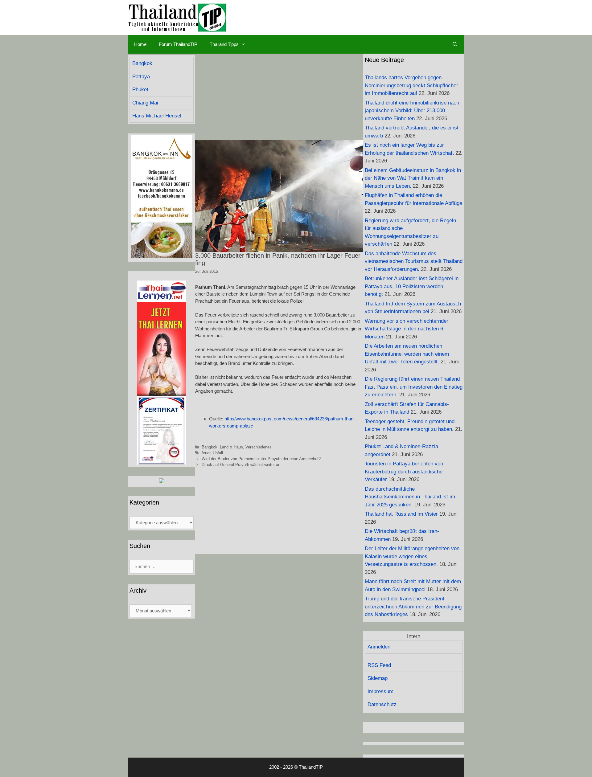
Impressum (380, 691)
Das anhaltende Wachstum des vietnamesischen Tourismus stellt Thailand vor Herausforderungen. (413, 261)
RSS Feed (379, 665)
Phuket (140, 89)
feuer (206, 453)
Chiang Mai (145, 103)
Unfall (218, 453)
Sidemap (378, 678)
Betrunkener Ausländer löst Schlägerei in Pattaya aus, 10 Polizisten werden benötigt (411, 286)
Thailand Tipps (224, 44)
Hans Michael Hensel (156, 116)
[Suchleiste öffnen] (455, 44)
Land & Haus (231, 447)
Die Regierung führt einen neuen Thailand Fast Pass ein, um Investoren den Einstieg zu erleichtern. (413, 387)
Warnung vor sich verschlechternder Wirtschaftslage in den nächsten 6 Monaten (406, 329)
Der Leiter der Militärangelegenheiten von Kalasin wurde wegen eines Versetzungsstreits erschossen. (412, 556)
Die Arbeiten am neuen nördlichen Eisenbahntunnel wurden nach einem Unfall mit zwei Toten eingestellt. (407, 354)
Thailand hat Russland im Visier (401, 514)
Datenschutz (382, 704)
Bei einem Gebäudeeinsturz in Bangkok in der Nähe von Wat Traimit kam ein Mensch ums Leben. (413, 178)
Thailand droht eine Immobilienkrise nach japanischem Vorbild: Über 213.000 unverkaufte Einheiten (412, 110)
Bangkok (209, 447)
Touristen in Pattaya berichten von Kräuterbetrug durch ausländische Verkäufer (404, 471)
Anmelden (379, 647)
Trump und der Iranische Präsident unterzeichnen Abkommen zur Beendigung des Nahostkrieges (413, 606)
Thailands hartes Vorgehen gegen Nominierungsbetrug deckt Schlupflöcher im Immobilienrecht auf (411, 85)
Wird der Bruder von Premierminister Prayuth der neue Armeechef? (261, 458)
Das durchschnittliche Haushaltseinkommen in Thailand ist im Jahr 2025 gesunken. (410, 497)
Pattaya (141, 77)
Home (140, 44)
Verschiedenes (258, 447)
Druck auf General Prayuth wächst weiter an (241, 464)
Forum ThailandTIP (178, 44)
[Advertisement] (279, 97)
